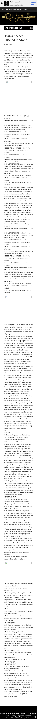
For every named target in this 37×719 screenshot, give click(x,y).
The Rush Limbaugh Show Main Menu (16, 10)
